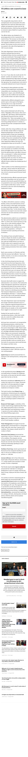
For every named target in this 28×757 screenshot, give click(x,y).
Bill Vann (3, 11)
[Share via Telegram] (14, 17)
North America (5, 550)
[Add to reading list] (25, 17)
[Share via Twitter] (7, 17)
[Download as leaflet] (21, 17)
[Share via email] (17, 17)
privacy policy (8, 520)
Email (4, 507)
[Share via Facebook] (3, 17)
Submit (14, 526)
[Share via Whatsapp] (10, 17)
